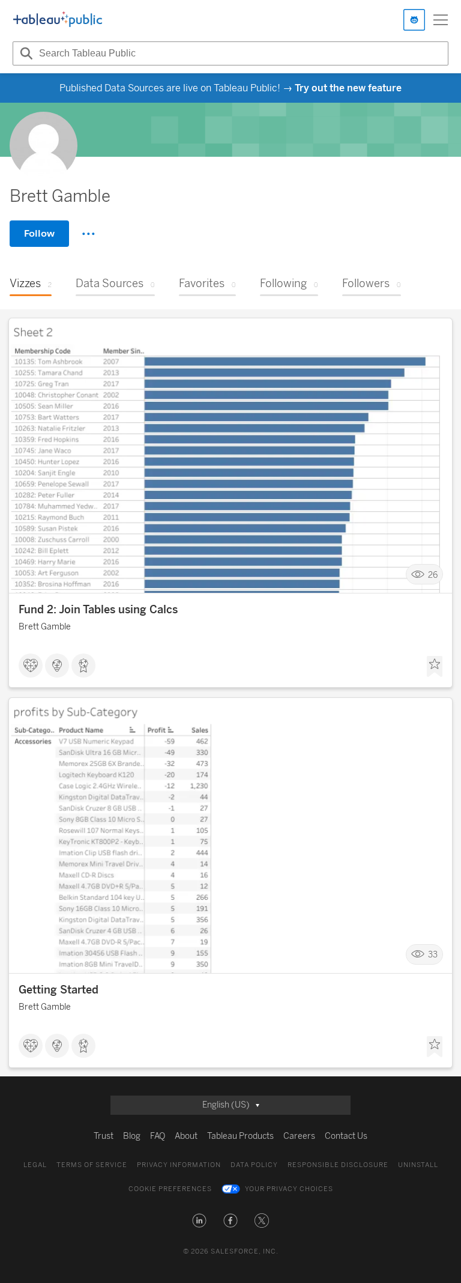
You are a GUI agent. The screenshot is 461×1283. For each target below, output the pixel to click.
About (186, 1136)
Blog (131, 1136)
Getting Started (58, 989)
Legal (35, 1165)
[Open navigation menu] (440, 20)
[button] (199, 1220)
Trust (103, 1136)
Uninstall (418, 1165)
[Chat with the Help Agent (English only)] (414, 20)
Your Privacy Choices (289, 1189)
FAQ (157, 1136)
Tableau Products (240, 1136)
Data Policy (254, 1165)
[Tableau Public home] (57, 20)
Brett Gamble (45, 627)
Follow (39, 233)
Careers (299, 1136)
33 (433, 955)
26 (433, 574)
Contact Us (346, 1136)
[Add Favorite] (434, 667)
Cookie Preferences (170, 1189)
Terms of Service (91, 1165)
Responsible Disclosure (338, 1165)
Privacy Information (179, 1165)
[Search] (24, 53)
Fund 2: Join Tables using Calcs (98, 609)
